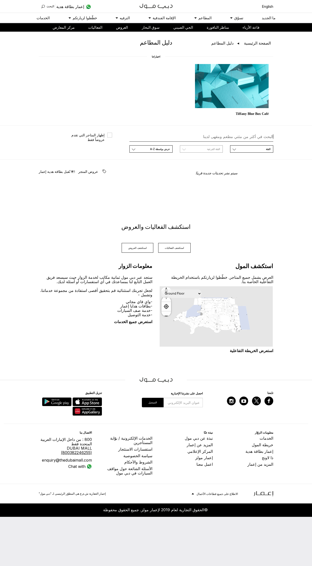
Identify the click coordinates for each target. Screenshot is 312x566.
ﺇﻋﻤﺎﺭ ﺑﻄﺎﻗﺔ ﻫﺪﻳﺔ (259, 451)
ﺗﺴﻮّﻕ (238, 18)
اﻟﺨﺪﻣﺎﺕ (43, 18)
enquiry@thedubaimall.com (67, 460)
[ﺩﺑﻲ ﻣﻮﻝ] (156, 5)
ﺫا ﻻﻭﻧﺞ (267, 457)
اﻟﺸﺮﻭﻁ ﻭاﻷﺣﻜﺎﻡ (138, 462)
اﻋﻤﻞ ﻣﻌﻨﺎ (204, 464)
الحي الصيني (183, 27)
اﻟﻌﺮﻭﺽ (122, 27)
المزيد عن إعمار (200, 444)
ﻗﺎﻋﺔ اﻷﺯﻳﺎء (251, 27)
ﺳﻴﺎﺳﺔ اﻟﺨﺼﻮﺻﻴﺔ (137, 455)
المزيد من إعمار (260, 464)
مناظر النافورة (218, 27)
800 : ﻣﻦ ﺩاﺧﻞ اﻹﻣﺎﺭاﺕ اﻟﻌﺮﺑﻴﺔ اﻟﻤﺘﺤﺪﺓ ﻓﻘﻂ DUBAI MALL (66, 446)
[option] (232, 90)
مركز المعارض (64, 27)
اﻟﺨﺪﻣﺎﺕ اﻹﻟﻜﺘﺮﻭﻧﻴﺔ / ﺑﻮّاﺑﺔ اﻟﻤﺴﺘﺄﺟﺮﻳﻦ (131, 440)
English (267, 6)
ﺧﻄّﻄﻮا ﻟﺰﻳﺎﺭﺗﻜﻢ (85, 18)
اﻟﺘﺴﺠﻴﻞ (152, 402)
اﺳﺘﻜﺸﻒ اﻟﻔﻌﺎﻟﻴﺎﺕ (174, 247)
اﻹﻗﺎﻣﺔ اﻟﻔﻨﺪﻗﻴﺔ (164, 18)
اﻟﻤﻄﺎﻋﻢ (205, 18)
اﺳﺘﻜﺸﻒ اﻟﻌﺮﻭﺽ (137, 247)
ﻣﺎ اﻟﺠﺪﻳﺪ (268, 18)
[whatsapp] (88, 6)
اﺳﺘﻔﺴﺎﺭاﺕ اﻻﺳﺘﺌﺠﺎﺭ (135, 449)
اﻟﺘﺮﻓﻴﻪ (125, 18)
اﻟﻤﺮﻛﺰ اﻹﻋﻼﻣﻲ (200, 451)
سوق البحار (151, 27)
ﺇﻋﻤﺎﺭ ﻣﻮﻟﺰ (204, 457)
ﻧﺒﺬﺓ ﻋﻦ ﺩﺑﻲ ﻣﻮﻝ (199, 438)
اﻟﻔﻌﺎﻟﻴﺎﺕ (95, 27)
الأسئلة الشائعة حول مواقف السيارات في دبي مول (129, 470)
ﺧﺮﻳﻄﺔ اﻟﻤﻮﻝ (262, 444)
